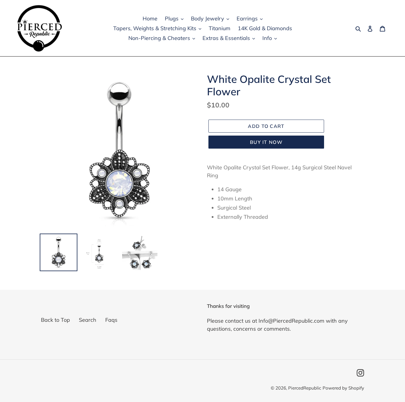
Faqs (111, 319)
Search (87, 319)
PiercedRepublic (304, 388)
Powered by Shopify (343, 388)
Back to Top (55, 319)
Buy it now (266, 142)
